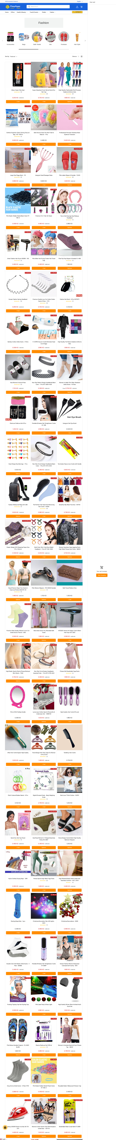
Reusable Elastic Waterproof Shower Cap (69, 1086)
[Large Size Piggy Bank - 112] (18, 160)
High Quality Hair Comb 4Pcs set (69, 712)
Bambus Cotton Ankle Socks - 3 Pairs (18, 342)
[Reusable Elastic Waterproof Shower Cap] (70, 1070)
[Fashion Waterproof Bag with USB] (18, 489)
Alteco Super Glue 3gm (18, 90)
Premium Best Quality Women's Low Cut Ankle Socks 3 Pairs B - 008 (18, 631)
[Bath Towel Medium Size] (70, 573)
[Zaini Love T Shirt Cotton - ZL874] (70, 780)
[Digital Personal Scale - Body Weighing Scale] (44, 780)
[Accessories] (10, 36)
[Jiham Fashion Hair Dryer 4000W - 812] (18, 243)
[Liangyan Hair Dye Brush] (70, 408)
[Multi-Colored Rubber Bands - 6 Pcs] (18, 780)
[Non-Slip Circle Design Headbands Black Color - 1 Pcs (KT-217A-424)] (44, 448)
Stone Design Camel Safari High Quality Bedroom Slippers (69, 839)
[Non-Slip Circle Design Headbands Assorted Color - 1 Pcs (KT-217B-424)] (44, 656)
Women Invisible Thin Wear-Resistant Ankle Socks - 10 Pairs (69, 383)
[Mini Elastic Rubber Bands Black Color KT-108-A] (18, 200)
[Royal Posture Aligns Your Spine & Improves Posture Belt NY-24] (18, 573)
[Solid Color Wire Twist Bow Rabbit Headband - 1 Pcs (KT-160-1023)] (44, 532)
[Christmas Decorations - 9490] (70, 906)
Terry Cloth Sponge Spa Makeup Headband (69, 217)
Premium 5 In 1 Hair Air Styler (44, 216)
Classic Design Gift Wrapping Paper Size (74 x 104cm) (18, 548)
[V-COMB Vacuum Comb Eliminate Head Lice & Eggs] (44, 326)
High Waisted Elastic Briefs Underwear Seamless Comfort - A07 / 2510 (69, 879)
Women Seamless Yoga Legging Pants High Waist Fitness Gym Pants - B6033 (69, 548)
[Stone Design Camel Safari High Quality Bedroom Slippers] (70, 822)
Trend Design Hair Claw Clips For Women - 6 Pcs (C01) (43, 753)
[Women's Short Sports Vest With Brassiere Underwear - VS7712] (44, 1111)
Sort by (7, 56)
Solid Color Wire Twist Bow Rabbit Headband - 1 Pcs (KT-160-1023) (43, 548)
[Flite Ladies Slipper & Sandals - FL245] (70, 160)
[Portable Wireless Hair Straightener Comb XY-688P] (44, 948)
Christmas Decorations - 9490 (69, 921)
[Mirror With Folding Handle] (18, 696)
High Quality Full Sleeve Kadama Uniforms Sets (70, 342)
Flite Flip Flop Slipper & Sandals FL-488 (70, 258)
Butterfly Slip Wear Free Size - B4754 (69, 504)
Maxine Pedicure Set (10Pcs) (44, 1045)
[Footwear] (63, 36)
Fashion (52, 12)
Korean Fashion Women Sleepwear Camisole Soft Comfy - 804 (69, 964)
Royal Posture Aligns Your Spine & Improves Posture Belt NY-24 (17, 589)
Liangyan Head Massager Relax (43, 175)
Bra (50, 44)
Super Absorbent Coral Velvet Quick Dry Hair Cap (43, 91)
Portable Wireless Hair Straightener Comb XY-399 (44, 424)
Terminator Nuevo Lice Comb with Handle (69, 464)
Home (6, 12)
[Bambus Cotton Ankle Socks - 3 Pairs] (18, 326)
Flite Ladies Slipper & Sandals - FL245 (69, 175)
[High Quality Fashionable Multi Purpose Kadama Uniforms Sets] (70, 75)
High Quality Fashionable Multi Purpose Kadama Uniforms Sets (70, 91)
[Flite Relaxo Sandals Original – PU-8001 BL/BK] (18, 1030)
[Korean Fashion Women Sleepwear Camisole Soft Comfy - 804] (70, 948)
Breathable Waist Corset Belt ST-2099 (69, 1126)
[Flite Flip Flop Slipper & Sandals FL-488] (70, 243)
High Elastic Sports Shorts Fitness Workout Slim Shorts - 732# (18, 672)
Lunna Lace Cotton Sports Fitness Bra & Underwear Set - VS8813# (44, 713)
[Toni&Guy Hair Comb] (70, 737)
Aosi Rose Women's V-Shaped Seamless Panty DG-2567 (44, 839)
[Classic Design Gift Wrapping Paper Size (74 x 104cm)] (18, 532)
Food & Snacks (34, 12)
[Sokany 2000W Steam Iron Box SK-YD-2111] (18, 1111)
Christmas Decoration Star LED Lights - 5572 (44, 922)
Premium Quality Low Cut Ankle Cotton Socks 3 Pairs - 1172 (44, 300)
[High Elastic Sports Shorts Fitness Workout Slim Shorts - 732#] (18, 656)
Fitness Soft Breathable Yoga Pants (69, 671)
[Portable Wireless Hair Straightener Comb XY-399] (44, 408)
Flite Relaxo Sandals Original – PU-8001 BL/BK (18, 1046)
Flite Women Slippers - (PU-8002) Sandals (44, 588)
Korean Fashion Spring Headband (18, 299)
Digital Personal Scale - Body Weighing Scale (44, 796)
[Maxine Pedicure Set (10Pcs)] (44, 1030)
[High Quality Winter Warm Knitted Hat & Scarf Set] (70, 989)
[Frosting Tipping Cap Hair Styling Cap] (18, 989)
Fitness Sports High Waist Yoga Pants (43, 878)
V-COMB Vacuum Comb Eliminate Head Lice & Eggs (44, 342)
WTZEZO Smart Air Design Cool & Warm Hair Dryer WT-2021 (69, 631)
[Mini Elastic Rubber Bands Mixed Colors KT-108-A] (44, 1070)
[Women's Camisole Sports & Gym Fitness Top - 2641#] (70, 1030)
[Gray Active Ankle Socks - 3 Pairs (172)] (18, 1070)
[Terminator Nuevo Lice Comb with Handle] (70, 448)
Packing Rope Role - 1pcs (18, 921)
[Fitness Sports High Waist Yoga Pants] (44, 863)
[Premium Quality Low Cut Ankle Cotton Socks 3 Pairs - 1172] (44, 284)
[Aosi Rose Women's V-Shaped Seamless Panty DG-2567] (44, 822)
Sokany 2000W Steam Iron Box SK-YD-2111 (18, 1127)
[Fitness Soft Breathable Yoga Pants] (70, 656)
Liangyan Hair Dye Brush (69, 423)
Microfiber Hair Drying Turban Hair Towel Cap (43, 259)
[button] (81, 7)
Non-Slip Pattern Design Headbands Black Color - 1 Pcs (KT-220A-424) (44, 383)
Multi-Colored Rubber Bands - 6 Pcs (18, 795)
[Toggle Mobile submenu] (47, 12)
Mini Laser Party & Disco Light (44, 1004)
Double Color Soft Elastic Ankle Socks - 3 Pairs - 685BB (17, 964)
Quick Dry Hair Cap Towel (18, 838)
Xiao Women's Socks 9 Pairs (18, 382)
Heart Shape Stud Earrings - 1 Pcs (18, 464)
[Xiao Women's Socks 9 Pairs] (18, 367)
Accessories (10, 44)
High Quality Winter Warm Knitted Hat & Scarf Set (69, 1005)
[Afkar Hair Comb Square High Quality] (18, 737)
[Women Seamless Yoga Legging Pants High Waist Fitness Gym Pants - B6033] (70, 532)
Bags (23, 44)
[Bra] (50, 36)
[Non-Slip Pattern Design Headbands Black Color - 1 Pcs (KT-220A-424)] (44, 367)
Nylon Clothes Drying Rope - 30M (17, 878)
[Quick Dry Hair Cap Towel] (18, 822)
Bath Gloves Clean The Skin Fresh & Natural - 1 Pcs (44, 133)
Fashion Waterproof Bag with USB (17, 504)
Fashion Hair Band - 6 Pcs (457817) (69, 299)
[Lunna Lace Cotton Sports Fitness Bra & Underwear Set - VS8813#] (44, 696)
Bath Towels (37, 44)
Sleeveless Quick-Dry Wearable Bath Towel (44, 631)
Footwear (64, 44)
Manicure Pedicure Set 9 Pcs (18, 423)
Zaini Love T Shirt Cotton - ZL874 (69, 795)
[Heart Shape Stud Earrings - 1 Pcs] (18, 448)
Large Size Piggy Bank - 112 (18, 175)
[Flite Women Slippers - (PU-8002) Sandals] (44, 573)
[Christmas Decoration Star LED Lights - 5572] (44, 906)
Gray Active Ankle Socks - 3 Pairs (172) (18, 1086)
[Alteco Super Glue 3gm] (18, 75)
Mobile (44, 12)
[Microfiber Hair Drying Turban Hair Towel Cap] (44, 243)
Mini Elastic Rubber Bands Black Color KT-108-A (18, 217)
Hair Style (77, 44)
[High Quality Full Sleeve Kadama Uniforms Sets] (70, 326)
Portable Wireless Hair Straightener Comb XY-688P (44, 964)
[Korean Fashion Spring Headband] (18, 284)
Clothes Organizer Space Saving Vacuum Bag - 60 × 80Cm (18, 133)
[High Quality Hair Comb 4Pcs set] (70, 696)
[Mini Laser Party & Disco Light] (44, 989)
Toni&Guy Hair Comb (70, 752)
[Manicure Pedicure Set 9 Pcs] (18, 408)
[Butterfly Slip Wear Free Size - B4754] (70, 489)
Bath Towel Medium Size (69, 588)
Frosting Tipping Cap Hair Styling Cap (18, 1004)
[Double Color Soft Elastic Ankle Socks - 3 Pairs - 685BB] (18, 948)
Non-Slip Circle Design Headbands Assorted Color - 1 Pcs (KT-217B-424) (43, 672)
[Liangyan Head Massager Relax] (44, 160)
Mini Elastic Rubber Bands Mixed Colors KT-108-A (44, 1087)
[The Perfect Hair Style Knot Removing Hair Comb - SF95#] (44, 489)
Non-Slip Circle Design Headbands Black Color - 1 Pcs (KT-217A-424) (43, 465)
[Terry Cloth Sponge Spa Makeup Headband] (70, 200)
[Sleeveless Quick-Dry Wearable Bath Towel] (44, 615)
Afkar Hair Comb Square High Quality (17, 752)
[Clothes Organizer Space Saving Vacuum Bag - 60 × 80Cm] (18, 117)
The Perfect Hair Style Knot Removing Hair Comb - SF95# (44, 505)
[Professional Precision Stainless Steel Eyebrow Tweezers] (70, 117)
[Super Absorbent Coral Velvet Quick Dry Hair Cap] (44, 75)
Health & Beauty (21, 12)
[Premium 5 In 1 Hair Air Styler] (44, 200)
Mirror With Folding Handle (18, 712)
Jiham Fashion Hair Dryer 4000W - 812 (18, 258)
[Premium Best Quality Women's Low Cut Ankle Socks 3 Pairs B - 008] (18, 615)
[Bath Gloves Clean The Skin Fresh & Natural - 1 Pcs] (44, 117)
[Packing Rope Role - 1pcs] (18, 906)
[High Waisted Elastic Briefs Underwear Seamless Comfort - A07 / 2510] (70, 863)
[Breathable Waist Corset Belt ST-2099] (70, 1111)
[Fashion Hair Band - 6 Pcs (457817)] (70, 284)
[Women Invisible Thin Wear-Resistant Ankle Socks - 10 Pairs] (70, 367)
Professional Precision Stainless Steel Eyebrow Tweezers (69, 133)
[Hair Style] (77, 36)
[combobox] (48, 6)
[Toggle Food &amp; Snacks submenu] (39, 12)
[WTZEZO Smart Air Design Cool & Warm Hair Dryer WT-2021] (70, 615)
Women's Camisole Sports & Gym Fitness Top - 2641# (69, 1046)
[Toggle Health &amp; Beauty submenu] (27, 12)
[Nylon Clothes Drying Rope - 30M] (18, 863)
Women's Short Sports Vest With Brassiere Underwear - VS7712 (44, 1127)
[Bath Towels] (37, 36)
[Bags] (23, 36)
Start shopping (102, 575)
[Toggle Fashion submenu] (55, 12)
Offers (12, 12)
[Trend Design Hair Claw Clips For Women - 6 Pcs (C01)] (44, 737)
